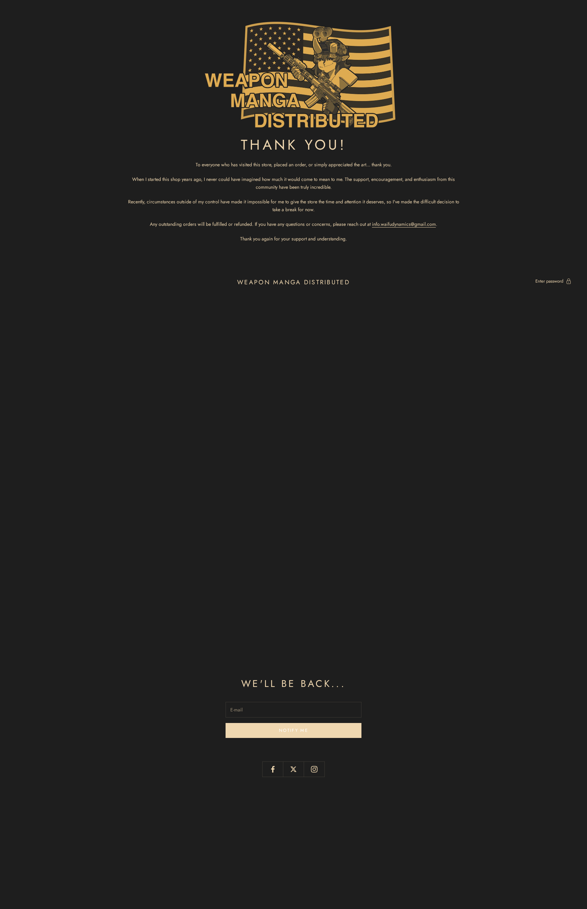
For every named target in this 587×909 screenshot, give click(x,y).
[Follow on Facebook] (273, 769)
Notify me (293, 730)
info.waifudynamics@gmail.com (404, 224)
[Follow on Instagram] (314, 769)
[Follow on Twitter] (293, 769)
